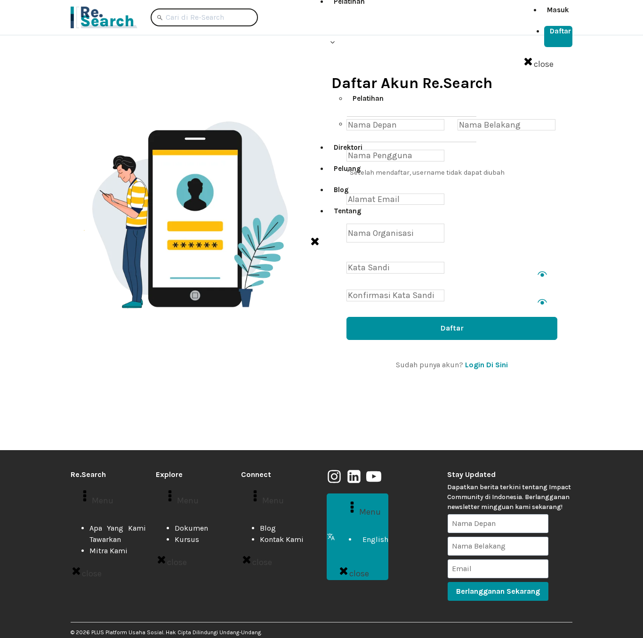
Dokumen (191, 528)
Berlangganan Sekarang (498, 591)
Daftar (560, 31)
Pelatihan (368, 98)
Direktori (348, 147)
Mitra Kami (108, 550)
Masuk (558, 10)
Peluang (347, 168)
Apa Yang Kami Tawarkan (117, 534)
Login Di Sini (486, 364)
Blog (341, 190)
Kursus (187, 539)
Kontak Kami (282, 539)
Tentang (348, 211)
